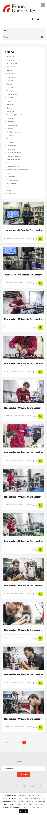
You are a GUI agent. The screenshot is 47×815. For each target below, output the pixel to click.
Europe (9, 101)
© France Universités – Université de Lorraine (18, 238)
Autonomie (11, 74)
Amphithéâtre (11, 56)
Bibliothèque (11, 77)
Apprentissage (12, 63)
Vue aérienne (11, 194)
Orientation (11, 139)
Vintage (9, 190)
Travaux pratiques (13, 180)
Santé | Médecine (13, 166)
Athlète (9, 70)
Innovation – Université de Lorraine (23, 230)
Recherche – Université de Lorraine (23, 319)
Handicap (10, 118)
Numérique (10, 135)
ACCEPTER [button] (23, 811)
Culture (9, 84)
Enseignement (12, 91)
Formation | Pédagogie (14, 115)
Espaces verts (12, 94)
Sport (9, 173)
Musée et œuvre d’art (14, 132)
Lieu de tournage (12, 125)
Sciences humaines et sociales (17, 170)
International (11, 122)
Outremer (10, 142)
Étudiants (10, 98)
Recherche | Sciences (14, 156)
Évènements (11, 104)
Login (32, 19)
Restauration (11, 163)
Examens (10, 108)
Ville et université (12, 187)
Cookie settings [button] (36, 807)
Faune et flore (11, 111)
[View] (34, 239)
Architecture (11, 67)
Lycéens (10, 128)
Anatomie (10, 60)
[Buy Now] (36, 239)
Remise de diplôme (13, 159)
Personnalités (11, 146)
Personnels (11, 149)
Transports (11, 176)
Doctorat (10, 87)
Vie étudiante (11, 183)
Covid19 (10, 80)
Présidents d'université (14, 152)
